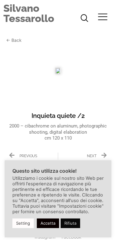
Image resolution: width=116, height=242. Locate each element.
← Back (13, 40)
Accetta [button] (48, 223)
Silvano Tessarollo (28, 13)
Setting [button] (23, 223)
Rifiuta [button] (70, 223)
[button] (84, 18)
